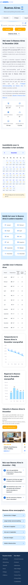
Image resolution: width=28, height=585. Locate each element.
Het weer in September (10, 532)
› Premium (16, 562)
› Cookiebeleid (17, 581)
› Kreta (4, 568)
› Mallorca (5, 575)
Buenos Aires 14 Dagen (10, 515)
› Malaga (5, 571)
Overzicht (6, 18)
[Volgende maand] (23, 153)
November (8, 29)
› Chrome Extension (18, 559)
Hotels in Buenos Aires (9, 427)
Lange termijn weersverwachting (12, 521)
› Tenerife (5, 565)
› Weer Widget (17, 568)
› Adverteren (17, 565)
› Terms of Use (17, 575)
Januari (19, 29)
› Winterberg (6, 562)
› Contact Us (17, 571)
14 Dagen (16, 18)
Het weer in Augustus (9, 526)
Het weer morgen (8, 537)
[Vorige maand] (5, 153)
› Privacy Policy (17, 578)
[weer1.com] (6, 2)
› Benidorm (5, 559)
